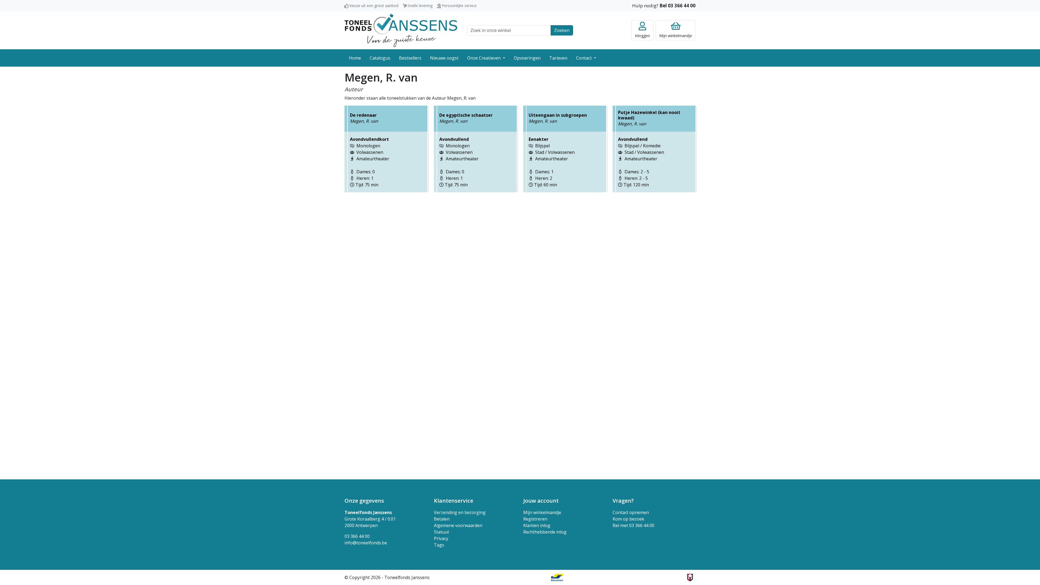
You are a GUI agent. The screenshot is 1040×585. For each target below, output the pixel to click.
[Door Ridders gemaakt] (690, 577)
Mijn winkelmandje (542, 512)
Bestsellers (410, 58)
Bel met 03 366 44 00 (633, 525)
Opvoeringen (527, 58)
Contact (584, 58)
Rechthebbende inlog (545, 532)
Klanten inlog (536, 525)
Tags (439, 545)
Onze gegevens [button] (364, 500)
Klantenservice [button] (453, 500)
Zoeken (562, 30)
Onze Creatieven (484, 58)
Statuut (441, 532)
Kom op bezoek (628, 519)
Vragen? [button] (623, 500)
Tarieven (558, 58)
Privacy (441, 538)
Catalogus (380, 58)
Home (355, 58)
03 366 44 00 (357, 536)
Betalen (442, 519)
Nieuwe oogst (444, 58)
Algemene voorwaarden (458, 525)
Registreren (535, 519)
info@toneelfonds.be (365, 543)
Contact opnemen (631, 512)
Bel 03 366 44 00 (677, 5)
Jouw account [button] (541, 500)
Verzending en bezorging (460, 512)
